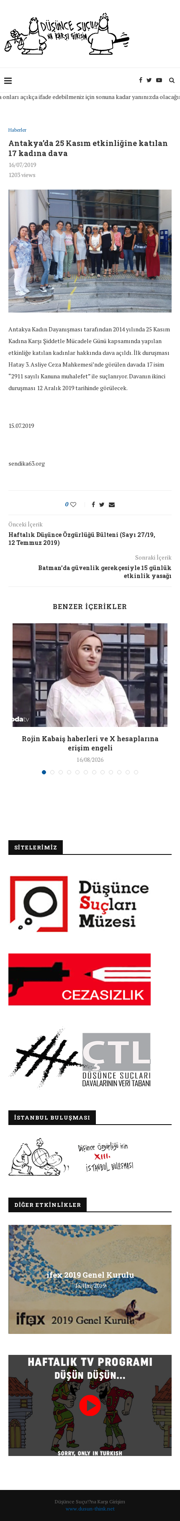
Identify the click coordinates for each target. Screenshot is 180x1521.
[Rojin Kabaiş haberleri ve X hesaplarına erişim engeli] (90, 675)
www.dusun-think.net (90, 1508)
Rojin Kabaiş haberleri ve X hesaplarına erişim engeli (90, 743)
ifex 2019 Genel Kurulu (90, 1275)
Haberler (17, 130)
